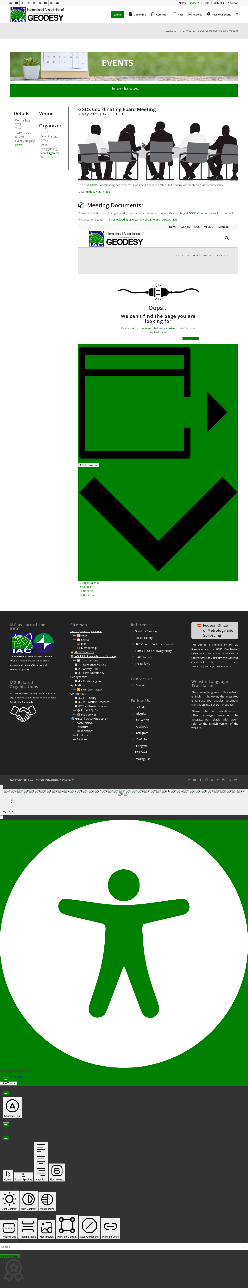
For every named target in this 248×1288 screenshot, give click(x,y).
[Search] (235, 14)
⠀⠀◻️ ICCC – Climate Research (89, 706)
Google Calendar (90, 583)
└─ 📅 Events (80, 639)
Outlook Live (88, 595)
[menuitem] (182, 3)
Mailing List (143, 759)
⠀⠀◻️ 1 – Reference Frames (88, 664)
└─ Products (80, 735)
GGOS (94, 185)
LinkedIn (141, 707)
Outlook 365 (87, 591)
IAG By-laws (142, 663)
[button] (1, 817)
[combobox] (124, 802)
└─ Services (79, 739)
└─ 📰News (79, 635)
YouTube (141, 739)
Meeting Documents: (115, 205)
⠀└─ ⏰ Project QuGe (84, 710)
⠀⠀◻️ (74, 669)
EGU (169, 185)
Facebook (141, 726)
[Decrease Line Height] (6, 1138)
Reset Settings (10, 1256)
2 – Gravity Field (88, 669)
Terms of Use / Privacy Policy (153, 651)
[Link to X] (34, 3)
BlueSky (141, 713)
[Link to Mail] (57, 3)
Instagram (141, 733)
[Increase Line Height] (6, 1124)
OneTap (19, 1077)
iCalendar (85, 587)
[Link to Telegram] (40, 3)
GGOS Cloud (196, 213)
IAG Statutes (144, 657)
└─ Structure (80, 727)
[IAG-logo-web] (37, 14)
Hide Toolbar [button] (9, 1083)
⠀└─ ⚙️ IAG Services (83, 714)
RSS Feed (141, 752)
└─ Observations (83, 731)
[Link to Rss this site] (51, 3)
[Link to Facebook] (22, 3)
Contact (141, 685)
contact (228, 213)
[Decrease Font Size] (6, 1093)
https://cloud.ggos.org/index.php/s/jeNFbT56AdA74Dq (143, 219)
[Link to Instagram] (28, 3)
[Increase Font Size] (6, 1080)
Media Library (143, 638)
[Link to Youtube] (16, 3)
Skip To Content (9, 1241)
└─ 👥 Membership (84, 648)
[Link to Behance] (45, 3)
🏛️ (72, 656)
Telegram (142, 746)
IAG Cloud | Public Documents (155, 644)
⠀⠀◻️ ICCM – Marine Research (89, 702)
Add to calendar (88, 465)
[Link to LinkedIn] (11, 3)
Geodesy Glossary (146, 631)
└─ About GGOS (82, 722)
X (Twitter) (142, 720)
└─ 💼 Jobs (79, 644)
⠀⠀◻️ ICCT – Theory (83, 698)
